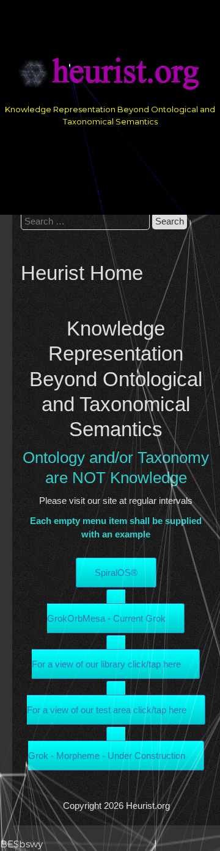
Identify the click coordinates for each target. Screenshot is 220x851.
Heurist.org (148, 805)
